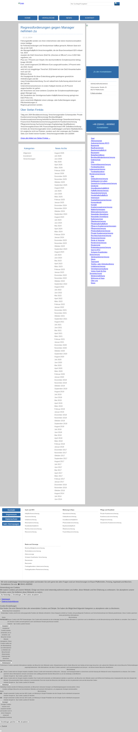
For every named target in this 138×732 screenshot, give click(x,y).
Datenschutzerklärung (10, 601)
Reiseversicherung (98, 238)
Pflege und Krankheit (107, 510)
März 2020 (58, 371)
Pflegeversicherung (98, 228)
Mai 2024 (58, 226)
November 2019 (60, 383)
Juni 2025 (58, 194)
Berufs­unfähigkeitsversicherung (103, 157)
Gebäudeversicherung (99, 179)
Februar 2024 (59, 234)
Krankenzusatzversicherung (101, 207)
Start (92, 138)
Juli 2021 (57, 325)
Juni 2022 (58, 293)
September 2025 (60, 185)
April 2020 (58, 368)
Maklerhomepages (98, 209)
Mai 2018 (58, 435)
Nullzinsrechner (97, 219)
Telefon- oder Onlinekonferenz (102, 264)
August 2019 (59, 392)
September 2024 (60, 214)
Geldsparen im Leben (99, 181)
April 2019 (58, 403)
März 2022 (58, 301)
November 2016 (60, 488)
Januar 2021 (59, 342)
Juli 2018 (57, 429)
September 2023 (60, 249)
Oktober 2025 (59, 182)
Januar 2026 (59, 173)
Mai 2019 (58, 400)
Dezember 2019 (60, 380)
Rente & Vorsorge (97, 240)
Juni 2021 (58, 328)
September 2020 (60, 354)
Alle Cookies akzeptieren (31, 594)
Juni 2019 (58, 397)
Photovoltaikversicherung (100, 231)
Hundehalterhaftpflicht (99, 195)
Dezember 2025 (60, 176)
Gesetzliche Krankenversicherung (104, 183)
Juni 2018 (58, 432)
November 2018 (60, 418)
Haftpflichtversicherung (99, 190)
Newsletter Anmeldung (99, 217)
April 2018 (58, 438)
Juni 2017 (58, 467)
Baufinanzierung (97, 148)
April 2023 (58, 264)
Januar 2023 (59, 272)
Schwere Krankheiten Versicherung (36, 557)
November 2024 (60, 208)
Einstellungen (17, 594)
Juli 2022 (57, 290)
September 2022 (60, 284)
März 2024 (58, 232)
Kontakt (89, 18)
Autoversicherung (30, 516)
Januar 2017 (59, 482)
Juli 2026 (57, 156)
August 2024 (59, 217)
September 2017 (60, 458)
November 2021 (60, 313)
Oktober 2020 (59, 351)
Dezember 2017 (60, 450)
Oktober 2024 (59, 211)
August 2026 (59, 153)
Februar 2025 (59, 200)
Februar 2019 (59, 409)
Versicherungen (29, 159)
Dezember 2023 (60, 240)
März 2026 (58, 168)
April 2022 (58, 298)
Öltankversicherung (98, 221)
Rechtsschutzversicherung (101, 235)
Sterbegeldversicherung (100, 257)
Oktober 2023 (59, 246)
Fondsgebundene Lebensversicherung (37, 566)
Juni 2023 (58, 258)
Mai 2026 (58, 162)
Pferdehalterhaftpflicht (99, 224)
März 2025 (58, 197)
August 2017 (59, 461)
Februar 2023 (59, 269)
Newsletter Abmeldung (99, 214)
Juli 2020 (57, 360)
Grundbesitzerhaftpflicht (100, 188)
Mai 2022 (58, 296)
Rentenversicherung (98, 243)
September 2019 (60, 389)
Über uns (94, 281)
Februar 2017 (59, 479)
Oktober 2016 (59, 490)
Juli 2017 (57, 464)
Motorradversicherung (99, 212)
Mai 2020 (58, 365)
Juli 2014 (57, 496)
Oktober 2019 (59, 386)
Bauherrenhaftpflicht (98, 150)
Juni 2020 (58, 362)
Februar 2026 (59, 170)
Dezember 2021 (60, 310)
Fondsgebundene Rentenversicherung (36, 569)
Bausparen (95, 153)
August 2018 (59, 426)
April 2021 (58, 333)
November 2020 (60, 348)
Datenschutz (95, 160)
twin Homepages (11, 524)
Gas (92, 176)
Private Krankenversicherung (102, 233)
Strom (93, 259)
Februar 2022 (59, 304)
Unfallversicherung (98, 266)
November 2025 (60, 179)
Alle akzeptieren (23, 722)
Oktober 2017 (59, 456)
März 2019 (58, 406)
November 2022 (60, 278)
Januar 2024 (59, 237)
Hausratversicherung (99, 193)
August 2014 (59, 493)
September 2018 (60, 424)
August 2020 (59, 357)
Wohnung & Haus (97, 278)
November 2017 (60, 453)
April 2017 (58, 473)
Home (28, 18)
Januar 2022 (59, 307)
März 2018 (58, 441)
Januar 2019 (59, 412)
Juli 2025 (57, 191)
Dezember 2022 (60, 275)
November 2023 (60, 243)
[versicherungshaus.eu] (21, 3)
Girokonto (94, 186)
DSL (92, 162)
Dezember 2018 (60, 415)
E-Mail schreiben (96, 93)
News (69, 18)
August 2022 (59, 287)
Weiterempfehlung (98, 276)
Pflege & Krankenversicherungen (103, 226)
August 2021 (59, 322)
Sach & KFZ (95, 250)
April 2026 (58, 165)
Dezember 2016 (60, 485)
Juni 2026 (58, 159)
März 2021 (58, 336)
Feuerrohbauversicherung (101, 164)
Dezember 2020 (60, 345)
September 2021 (60, 319)
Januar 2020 (59, 377)
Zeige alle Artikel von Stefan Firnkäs (35, 138)
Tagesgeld (95, 262)
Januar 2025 (59, 202)
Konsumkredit (96, 202)
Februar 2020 (59, 374)
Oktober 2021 (59, 316)
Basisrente (95, 145)
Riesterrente (95, 245)
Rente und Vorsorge (31, 544)
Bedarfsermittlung (97, 155)
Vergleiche (48, 18)
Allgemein (27, 153)
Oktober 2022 (59, 281)
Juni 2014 (58, 499)
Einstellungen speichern (8, 722)
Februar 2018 (59, 444)
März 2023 (58, 266)
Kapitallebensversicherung (101, 200)
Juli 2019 (57, 394)
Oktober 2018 (59, 421)
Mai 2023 (58, 261)
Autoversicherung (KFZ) (100, 143)
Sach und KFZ (29, 510)
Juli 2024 (57, 220)
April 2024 (58, 229)
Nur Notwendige (6, 594)
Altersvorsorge (96, 141)
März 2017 (58, 476)
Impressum (95, 198)
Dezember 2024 (60, 205)
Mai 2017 (58, 470)
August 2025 (59, 188)
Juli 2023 (57, 255)
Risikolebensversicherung (101, 247)
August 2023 (59, 252)
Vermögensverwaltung (99, 269)
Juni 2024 (58, 223)
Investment (27, 156)
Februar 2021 (59, 339)
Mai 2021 (58, 330)
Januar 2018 (59, 447)
